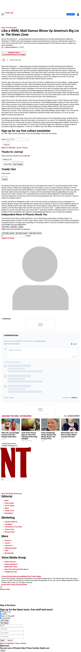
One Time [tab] (5, 227)
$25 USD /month (22, 233)
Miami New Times (11, 567)
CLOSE (4, 179)
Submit (10, 640)
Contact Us (8, 545)
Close (3, 651)
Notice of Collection (8, 148)
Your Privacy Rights (34, 576)
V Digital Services (11, 572)
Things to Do (6, 612)
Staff (6, 551)
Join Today (4, 620)
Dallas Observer (10, 562)
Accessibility (21, 576)
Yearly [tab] (21, 227)
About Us (8, 540)
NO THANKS (18, 164)
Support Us (70, 14)
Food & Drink (9, 503)
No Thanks (4, 623)
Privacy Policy (10, 532)
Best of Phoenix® (8, 616)
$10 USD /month (8, 233)
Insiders (4, 614)
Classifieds (8, 524)
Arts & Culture (10, 506)
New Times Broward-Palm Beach (16, 569)
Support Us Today (7, 238)
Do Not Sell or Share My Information (14, 585)
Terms (19, 148)
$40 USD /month (35, 233)
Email (3, 139)
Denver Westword (11, 564)
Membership (9, 553)
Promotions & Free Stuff (13, 527)
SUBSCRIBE (8, 164)
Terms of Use (9, 529)
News (7, 501)
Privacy (25, 148)
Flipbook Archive (11, 548)
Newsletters (9, 513)
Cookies (14, 576)
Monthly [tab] (14, 227)
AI (26, 576)
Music (7, 508)
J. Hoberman (8, 47)
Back (2, 640)
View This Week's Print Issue (11, 493)
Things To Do (9, 511)
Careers (7, 543)
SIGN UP (7, 145)
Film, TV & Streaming (9, 28)
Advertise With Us (11, 522)
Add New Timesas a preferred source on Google (13, 54)
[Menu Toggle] (2, 14)
